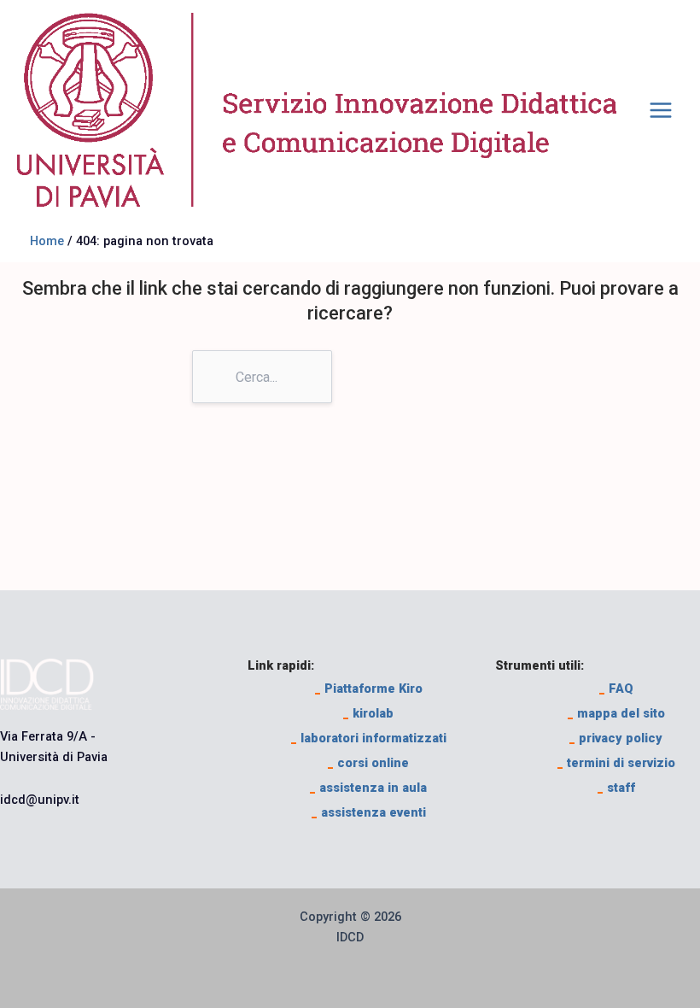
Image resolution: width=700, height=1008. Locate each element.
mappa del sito (616, 713)
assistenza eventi (369, 812)
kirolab (368, 713)
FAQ (616, 688)
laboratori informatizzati (368, 738)
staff (616, 787)
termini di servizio (616, 763)
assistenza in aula (368, 787)
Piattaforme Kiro (369, 688)
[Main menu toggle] (661, 110)
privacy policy (615, 738)
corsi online (368, 763)
